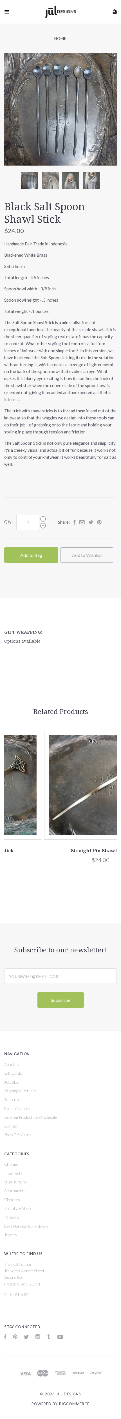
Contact (11, 1126)
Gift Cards (13, 1073)
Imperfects (13, 1173)
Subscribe (12, 1099)
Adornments (15, 1190)
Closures (12, 1199)
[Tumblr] (48, 1337)
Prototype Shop (17, 1208)
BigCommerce (74, 1404)
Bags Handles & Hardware (26, 1226)
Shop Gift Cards (17, 1134)
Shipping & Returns (20, 1090)
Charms (11, 1164)
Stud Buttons (15, 1182)
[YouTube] (60, 1337)
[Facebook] (5, 1337)
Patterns (11, 1217)
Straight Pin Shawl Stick (60, 850)
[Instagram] (37, 1337)
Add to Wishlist (87, 555)
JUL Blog (11, 1082)
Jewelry (10, 1234)
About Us (12, 1064)
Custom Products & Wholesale (30, 1117)
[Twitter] (26, 1337)
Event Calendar (17, 1108)
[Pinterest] (15, 1337)
